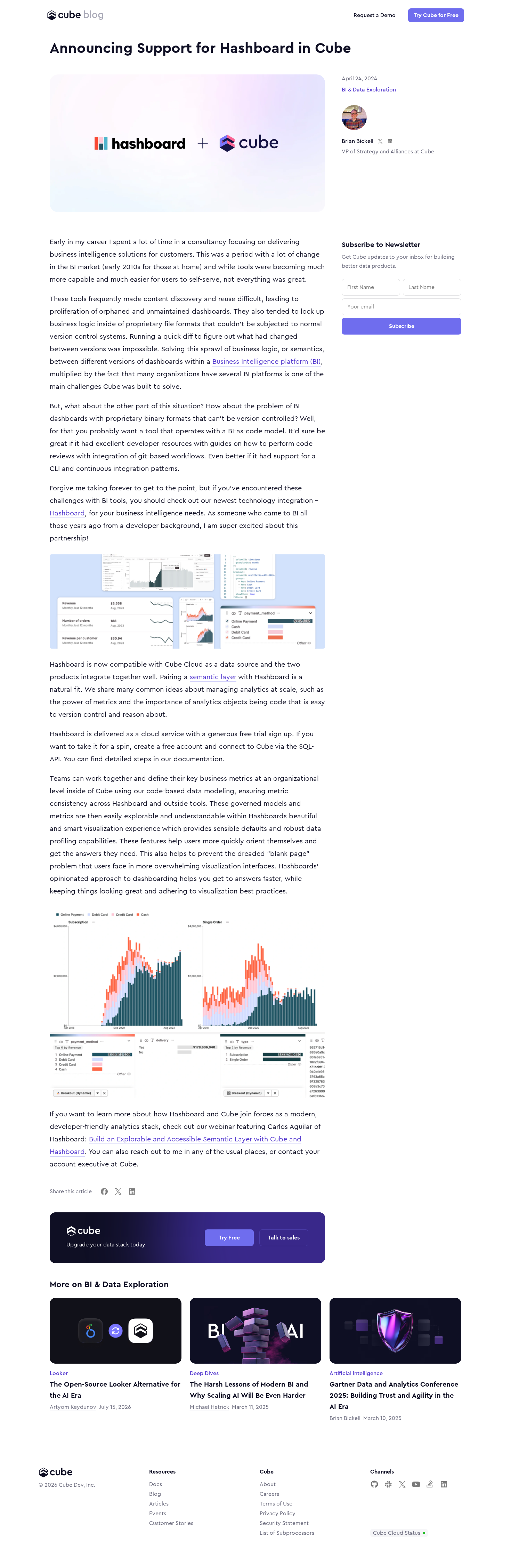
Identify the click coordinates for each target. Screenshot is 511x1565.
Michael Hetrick (209, 1407)
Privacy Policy (277, 1513)
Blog (155, 1494)
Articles (159, 1504)
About (268, 1484)
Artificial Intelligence (356, 1373)
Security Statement (284, 1523)
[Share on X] (118, 1191)
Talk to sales (284, 1238)
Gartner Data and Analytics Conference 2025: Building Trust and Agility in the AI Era (394, 1395)
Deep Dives (204, 1373)
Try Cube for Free (436, 15)
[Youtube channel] (416, 1484)
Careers (269, 1494)
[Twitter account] (402, 1484)
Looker (59, 1373)
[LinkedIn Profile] (444, 1484)
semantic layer (213, 677)
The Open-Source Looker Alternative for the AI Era (115, 1390)
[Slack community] (388, 1484)
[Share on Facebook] (104, 1191)
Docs (155, 1484)
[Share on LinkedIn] (132, 1191)
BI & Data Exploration (369, 90)
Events (157, 1513)
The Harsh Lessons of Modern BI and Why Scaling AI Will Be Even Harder (249, 1390)
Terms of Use (276, 1504)
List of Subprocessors (287, 1533)
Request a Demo (375, 15)
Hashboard (67, 513)
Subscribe (401, 326)
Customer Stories (171, 1523)
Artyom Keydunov (73, 1407)
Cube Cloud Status (396, 1533)
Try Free (229, 1238)
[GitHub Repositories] (374, 1484)
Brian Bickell (357, 141)
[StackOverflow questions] (430, 1484)
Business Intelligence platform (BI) (266, 361)
